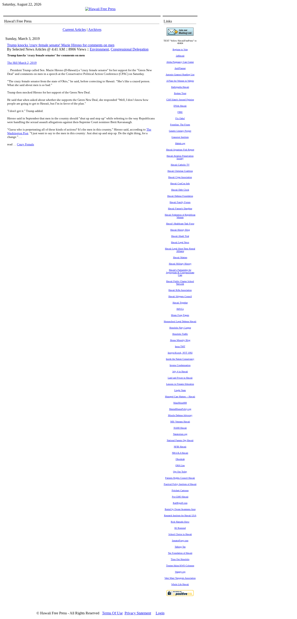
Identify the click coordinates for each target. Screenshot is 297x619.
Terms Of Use (112, 613)
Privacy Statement (138, 613)
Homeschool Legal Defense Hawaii (180, 321)
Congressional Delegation (129, 49)
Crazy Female (25, 144)
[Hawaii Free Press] (100, 9)
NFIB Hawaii (180, 446)
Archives (94, 30)
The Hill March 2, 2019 (22, 62)
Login (160, 613)
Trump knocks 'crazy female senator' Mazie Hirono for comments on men (60, 45)
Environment (99, 49)
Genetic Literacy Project (180, 131)
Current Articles (74, 30)
